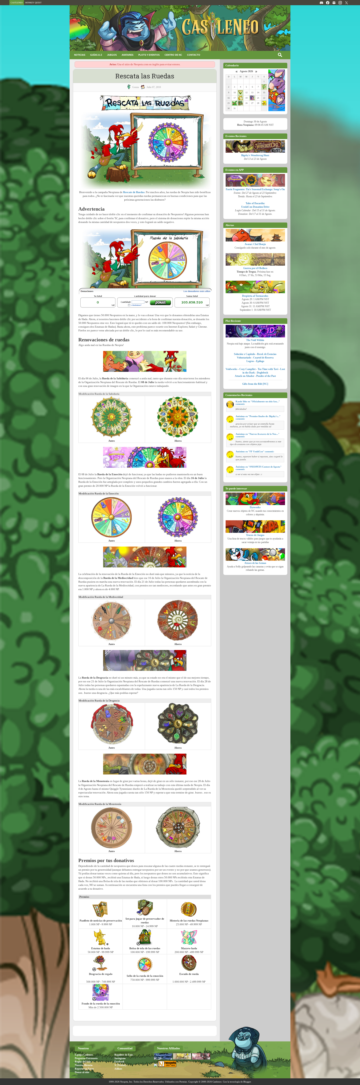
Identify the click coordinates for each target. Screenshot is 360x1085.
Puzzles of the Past (266, 376)
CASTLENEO (17, 2)
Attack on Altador (244, 376)
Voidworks (231, 369)
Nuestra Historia (83, 1065)
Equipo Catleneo (84, 1054)
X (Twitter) (120, 1065)
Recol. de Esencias (266, 354)
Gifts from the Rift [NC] (255, 383)
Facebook (119, 1061)
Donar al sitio (82, 1072)
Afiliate (118, 1068)
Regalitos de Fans (123, 1054)
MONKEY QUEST (33, 2)
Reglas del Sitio (83, 1061)
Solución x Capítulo (244, 354)
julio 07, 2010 (154, 87)
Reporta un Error (84, 1068)
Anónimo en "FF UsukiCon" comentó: (255, 451)
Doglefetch (262, 372)
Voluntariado (244, 357)
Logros (250, 361)
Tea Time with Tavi (268, 369)
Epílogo (260, 361)
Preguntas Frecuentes (86, 1058)
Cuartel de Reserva (263, 357)
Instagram (120, 1058)
